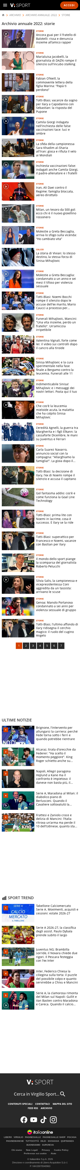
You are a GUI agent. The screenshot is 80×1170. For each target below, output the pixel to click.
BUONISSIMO (33, 1145)
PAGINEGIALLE (33, 1137)
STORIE (66, 15)
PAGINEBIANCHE (15, 1141)
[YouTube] (33, 1122)
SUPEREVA (48, 1145)
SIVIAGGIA (53, 1141)
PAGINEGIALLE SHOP (54, 1137)
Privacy (46, 1150)
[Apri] (5, 5)
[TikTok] (43, 1122)
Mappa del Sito (62, 1103)
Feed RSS (33, 1108)
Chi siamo (17, 1150)
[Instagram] (53, 1122)
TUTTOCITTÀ (32, 1141)
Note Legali (32, 1150)
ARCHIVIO (15, 15)
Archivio (46, 1108)
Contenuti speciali (20, 1103)
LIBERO (8, 1137)
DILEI (43, 1141)
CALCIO (40, 249)
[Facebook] (23, 1122)
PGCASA (71, 1137)
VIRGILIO (18, 1137)
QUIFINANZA (67, 1141)
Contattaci (42, 1103)
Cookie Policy (61, 1150)
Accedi (69, 5)
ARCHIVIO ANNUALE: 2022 (41, 15)
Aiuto (53, 1153)
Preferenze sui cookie (35, 1153)
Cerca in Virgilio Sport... (36, 1094)
